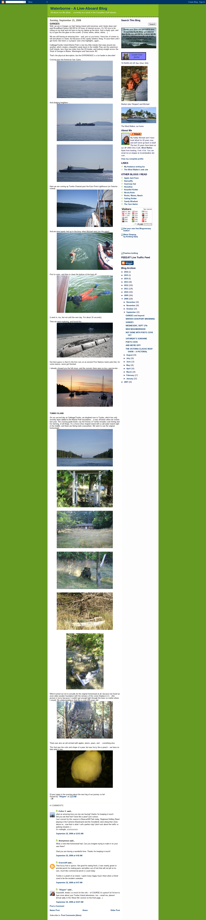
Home (85, 910)
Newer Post (55, 910)
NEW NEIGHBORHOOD (135, 329)
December (131, 302)
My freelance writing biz (134, 167)
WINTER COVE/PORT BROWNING (140, 319)
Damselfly (128, 181)
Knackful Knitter (131, 190)
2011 (126, 289)
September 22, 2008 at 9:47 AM (69, 883)
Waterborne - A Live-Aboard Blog (78, 8)
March (129, 372)
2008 (126, 299)
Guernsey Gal (130, 184)
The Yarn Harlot (131, 204)
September (131, 312)
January (130, 379)
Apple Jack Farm (131, 178)
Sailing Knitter (130, 198)
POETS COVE (132, 342)
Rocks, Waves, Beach (133, 195)
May (128, 365)
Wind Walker (147, 148)
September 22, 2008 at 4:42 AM (69, 856)
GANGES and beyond (135, 316)
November (131, 305)
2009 (126, 295)
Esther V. (62, 811)
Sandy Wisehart (131, 201)
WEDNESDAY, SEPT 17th (136, 326)
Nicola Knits (129, 193)
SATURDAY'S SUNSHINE (136, 339)
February (130, 375)
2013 (126, 282)
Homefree (128, 187)
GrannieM (63, 863)
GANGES (130, 322)
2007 (126, 382)
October (130, 309)
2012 (126, 285)
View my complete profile (132, 159)
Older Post (115, 910)
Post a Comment (57, 906)
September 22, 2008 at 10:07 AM (69, 902)
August (129, 355)
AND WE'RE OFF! (133, 345)
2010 (126, 292)
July (128, 358)
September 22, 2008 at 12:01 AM (69, 834)
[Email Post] (85, 798)
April (128, 369)
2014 (126, 279)
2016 (126, 272)
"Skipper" (63, 890)
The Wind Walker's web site (136, 170)
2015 (126, 275)
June (128, 362)
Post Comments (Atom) (71, 915)
